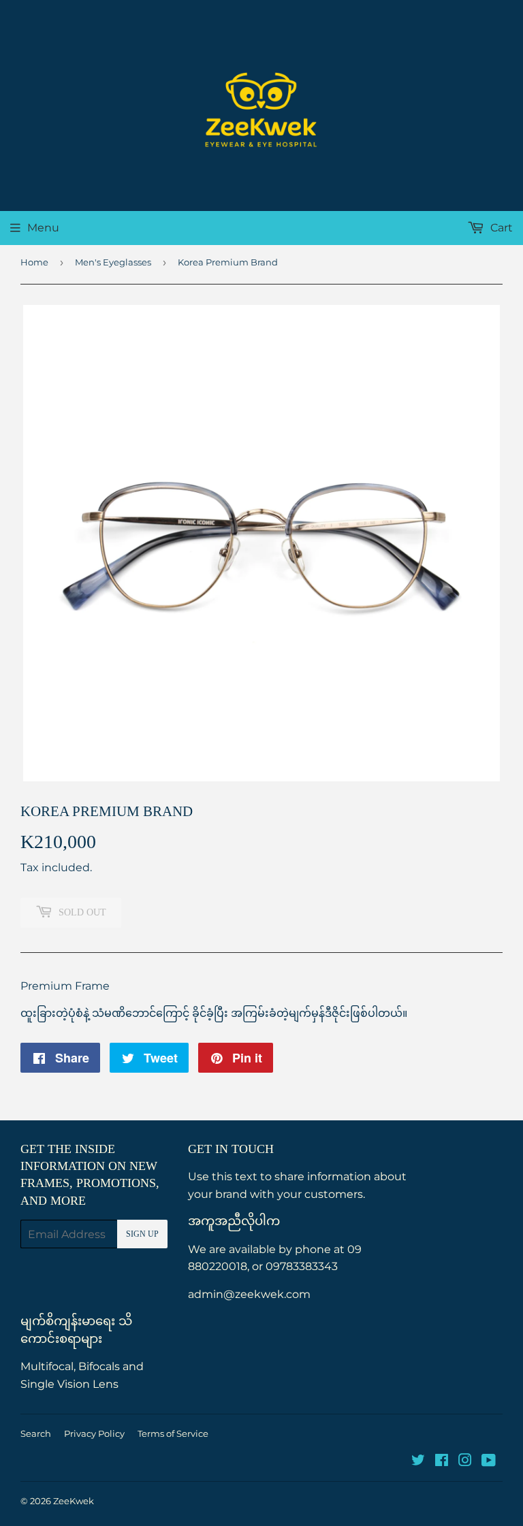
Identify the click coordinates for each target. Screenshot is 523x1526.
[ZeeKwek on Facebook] (441, 1461)
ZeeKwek (73, 1500)
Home (34, 262)
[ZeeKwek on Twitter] (418, 1461)
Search (35, 1433)
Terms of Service (173, 1433)
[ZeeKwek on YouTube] (488, 1461)
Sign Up (142, 1234)
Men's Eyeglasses (113, 262)
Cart (500, 227)
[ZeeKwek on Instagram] (465, 1461)
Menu (43, 227)
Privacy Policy (94, 1433)
